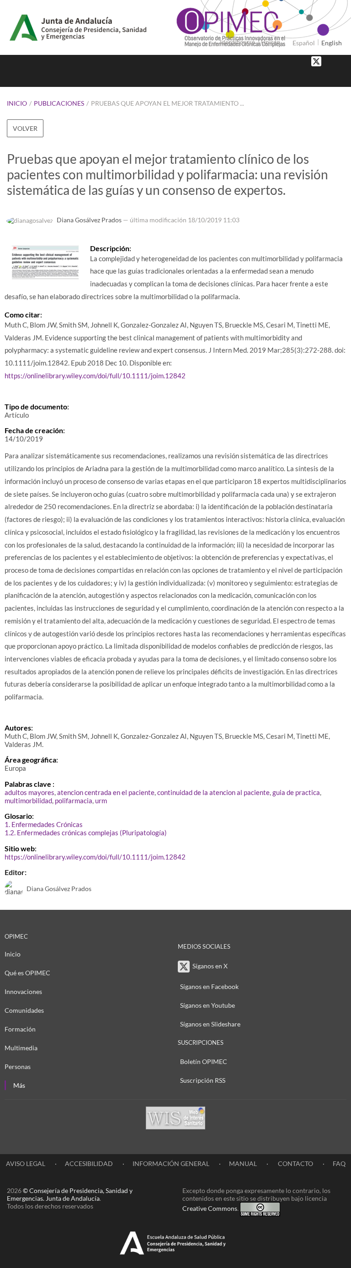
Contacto (295, 1163)
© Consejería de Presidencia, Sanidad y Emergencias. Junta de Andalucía (70, 1194)
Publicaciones (59, 103)
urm (101, 800)
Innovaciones (23, 991)
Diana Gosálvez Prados (89, 220)
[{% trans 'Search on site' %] (339, 77)
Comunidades (24, 1010)
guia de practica (296, 792)
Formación (20, 1029)
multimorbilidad (28, 800)
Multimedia (21, 1048)
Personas (18, 1066)
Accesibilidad (89, 1163)
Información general (171, 1163)
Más (19, 1085)
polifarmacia (73, 800)
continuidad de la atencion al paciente (213, 792)
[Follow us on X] (316, 60)
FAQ (339, 1163)
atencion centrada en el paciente (105, 792)
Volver (25, 128)
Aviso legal (25, 1163)
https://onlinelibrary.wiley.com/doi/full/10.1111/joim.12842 (95, 375)
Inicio (17, 103)
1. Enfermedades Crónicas (44, 824)
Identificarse (237, 42)
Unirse (270, 42)
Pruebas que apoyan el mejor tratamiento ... (167, 103)
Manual (243, 1163)
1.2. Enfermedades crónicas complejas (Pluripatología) (86, 832)
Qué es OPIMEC (27, 973)
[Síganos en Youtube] (339, 60)
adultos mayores (29, 792)
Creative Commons (209, 1208)
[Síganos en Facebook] (330, 60)
